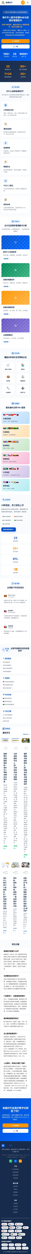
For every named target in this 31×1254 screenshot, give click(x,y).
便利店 (15, 1189)
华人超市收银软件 (7, 715)
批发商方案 (6, 721)
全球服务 (15, 1203)
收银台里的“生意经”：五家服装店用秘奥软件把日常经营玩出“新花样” (25, 894)
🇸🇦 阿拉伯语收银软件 (8, 704)
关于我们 (15, 1209)
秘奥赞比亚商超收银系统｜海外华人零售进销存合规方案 (5, 768)
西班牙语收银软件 (7, 668)
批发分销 (15, 1195)
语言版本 (15, 1206)
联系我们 (16, 1125)
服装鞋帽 (15, 1192)
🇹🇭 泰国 (26, 1227)
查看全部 (25, 734)
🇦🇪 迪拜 (12, 1227)
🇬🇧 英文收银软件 (7, 516)
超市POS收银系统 (9, 252)
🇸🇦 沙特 (19, 1227)
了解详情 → (6, 258)
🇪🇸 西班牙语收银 (18, 516)
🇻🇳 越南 (4, 1231)
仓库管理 (15, 1178)
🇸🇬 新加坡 (4, 1227)
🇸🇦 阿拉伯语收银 (18, 520)
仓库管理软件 (8, 335)
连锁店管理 (15, 1175)
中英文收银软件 (7, 665)
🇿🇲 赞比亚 (21, 1234)
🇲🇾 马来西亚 (19, 1224)
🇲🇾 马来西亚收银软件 (8, 681)
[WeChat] (10, 1161)
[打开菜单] (28, 3)
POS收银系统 (15, 1169)
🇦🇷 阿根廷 (11, 1237)
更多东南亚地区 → (8, 688)
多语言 (18, 1248)
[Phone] (20, 1161)
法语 (24, 1244)
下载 (16, 46)
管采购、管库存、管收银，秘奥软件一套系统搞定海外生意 (14, 892)
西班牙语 (18, 1244)
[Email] (15, 1161)
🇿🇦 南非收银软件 (7, 701)
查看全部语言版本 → (8, 529)
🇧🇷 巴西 (4, 1237)
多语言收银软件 (7, 671)
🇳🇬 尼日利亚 (5, 1234)
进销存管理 (15, 1172)
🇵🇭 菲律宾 (18, 1231)
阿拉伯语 (4, 1248)
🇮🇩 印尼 (11, 1231)
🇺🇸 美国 (19, 1237)
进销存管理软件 (8, 280)
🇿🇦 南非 (11, 1224)
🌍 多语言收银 (6, 524)
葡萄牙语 (12, 1248)
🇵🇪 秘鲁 (4, 1224)
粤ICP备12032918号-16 (22, 1251)
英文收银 (4, 1244)
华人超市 (25, 1248)
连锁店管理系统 (8, 307)
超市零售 (15, 1186)
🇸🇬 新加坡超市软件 (8, 685)
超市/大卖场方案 (7, 718)
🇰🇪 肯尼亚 (13, 1234)
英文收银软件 (6, 662)
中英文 (11, 1244)
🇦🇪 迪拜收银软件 (7, 698)
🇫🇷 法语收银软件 (7, 520)
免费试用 (16, 41)
